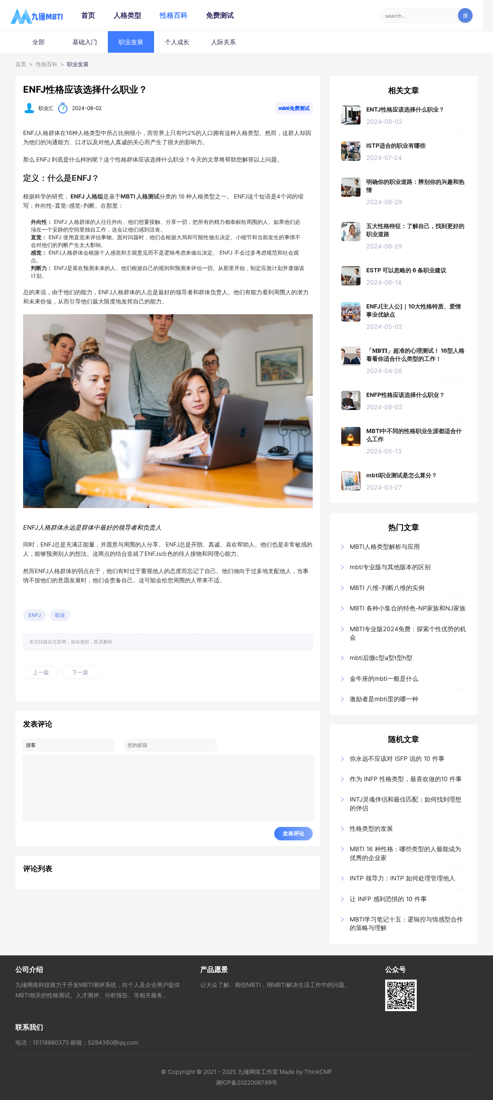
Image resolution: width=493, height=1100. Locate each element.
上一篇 (41, 672)
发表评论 (293, 833)
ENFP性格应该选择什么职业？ (405, 395)
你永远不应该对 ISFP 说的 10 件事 (397, 758)
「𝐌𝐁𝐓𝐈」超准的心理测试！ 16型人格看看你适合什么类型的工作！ (415, 355)
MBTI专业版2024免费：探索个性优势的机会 (408, 633)
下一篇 (80, 672)
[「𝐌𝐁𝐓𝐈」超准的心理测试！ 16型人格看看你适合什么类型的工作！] (351, 356)
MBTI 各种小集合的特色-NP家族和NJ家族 (408, 608)
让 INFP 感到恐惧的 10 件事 (388, 899)
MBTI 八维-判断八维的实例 (387, 587)
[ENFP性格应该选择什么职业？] (351, 400)
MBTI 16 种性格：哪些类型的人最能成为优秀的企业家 (405, 853)
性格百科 (174, 15)
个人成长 (177, 42)
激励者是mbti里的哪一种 (384, 699)
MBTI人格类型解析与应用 (385, 546)
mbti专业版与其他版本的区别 (390, 567)
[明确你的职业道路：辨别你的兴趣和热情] (351, 187)
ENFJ (35, 615)
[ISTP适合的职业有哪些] (351, 151)
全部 (38, 42)
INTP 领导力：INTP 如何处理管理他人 (402, 878)
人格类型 (127, 15)
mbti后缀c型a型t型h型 (381, 657)
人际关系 (223, 42)
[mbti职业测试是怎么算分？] (351, 480)
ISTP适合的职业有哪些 (396, 146)
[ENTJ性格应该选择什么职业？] (351, 115)
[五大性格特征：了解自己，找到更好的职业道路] (351, 231)
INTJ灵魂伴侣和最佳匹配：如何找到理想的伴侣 (405, 803)
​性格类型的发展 (371, 828)
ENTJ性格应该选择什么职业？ (405, 109)
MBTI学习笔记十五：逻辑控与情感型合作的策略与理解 (406, 923)
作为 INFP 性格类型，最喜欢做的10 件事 (406, 779)
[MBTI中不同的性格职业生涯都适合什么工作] (351, 436)
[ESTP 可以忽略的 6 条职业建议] (351, 275)
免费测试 (220, 15)
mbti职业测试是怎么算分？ (401, 475)
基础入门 (84, 42)
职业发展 (131, 42)
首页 (88, 15)
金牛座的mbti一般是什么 (384, 678)
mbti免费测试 (294, 108)
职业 (60, 615)
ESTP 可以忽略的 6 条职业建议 (406, 270)
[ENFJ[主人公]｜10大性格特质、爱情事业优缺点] (351, 312)
